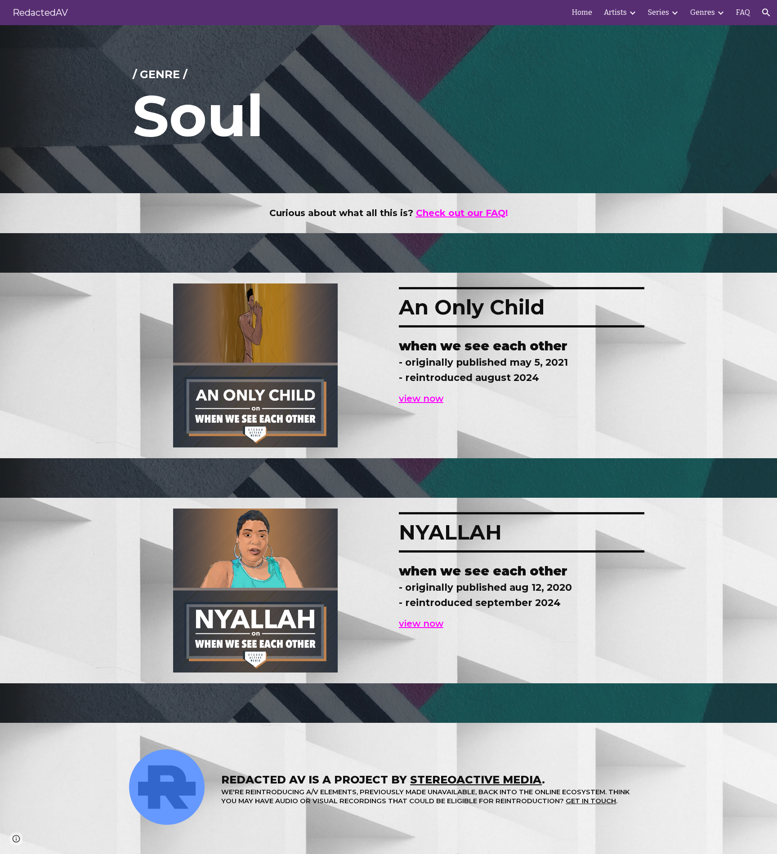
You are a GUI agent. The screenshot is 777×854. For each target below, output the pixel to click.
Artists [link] (615, 12)
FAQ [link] (743, 12)
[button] (766, 12)
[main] (388, 109)
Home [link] (582, 12)
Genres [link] (702, 12)
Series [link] (658, 12)
